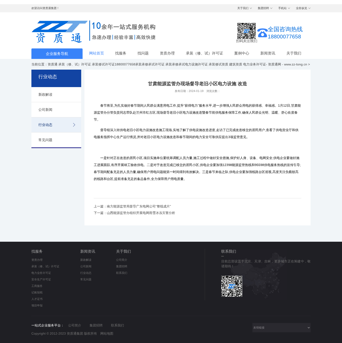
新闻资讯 (267, 53)
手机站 (282, 8)
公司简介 (121, 259)
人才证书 (37, 299)
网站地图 (106, 333)
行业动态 (45, 125)
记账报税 (37, 292)
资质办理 (167, 53)
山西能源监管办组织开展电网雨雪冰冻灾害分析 (141, 213)
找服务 (120, 53)
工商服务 (37, 286)
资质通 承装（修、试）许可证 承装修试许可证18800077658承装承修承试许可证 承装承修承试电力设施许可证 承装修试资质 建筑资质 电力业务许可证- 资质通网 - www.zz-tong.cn (177, 64)
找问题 (143, 53)
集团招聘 (263, 8)
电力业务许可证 (41, 273)
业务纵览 (301, 8)
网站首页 (96, 53)
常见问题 (45, 140)
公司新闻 (45, 110)
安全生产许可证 (41, 279)
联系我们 (121, 273)
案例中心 (241, 53)
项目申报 (37, 305)
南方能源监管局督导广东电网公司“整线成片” (139, 206)
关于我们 (242, 8)
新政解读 (45, 94)
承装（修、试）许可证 (204, 53)
